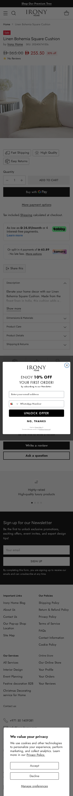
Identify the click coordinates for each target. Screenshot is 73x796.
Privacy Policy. (36, 755)
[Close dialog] (66, 365)
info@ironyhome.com (44, 429)
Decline (34, 776)
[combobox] (14, 404)
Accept (34, 765)
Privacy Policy (38, 427)
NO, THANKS (36, 421)
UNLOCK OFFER (36, 413)
